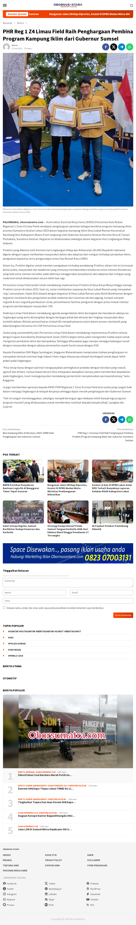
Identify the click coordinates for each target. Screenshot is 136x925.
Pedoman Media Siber (15, 870)
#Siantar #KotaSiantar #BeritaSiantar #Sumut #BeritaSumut (44, 631)
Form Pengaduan (97, 865)
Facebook (11, 883)
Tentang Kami (11, 865)
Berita (21, 772)
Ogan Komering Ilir (45, 772)
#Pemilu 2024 (15, 655)
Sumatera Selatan (77, 785)
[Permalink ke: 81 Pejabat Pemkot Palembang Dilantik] (112, 512)
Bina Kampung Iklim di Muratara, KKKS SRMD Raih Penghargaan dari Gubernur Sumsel (28, 433)
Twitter (52, 883)
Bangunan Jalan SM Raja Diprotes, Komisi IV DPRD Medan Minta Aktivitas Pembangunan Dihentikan (67, 489)
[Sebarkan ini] (105, 46)
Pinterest (94, 883)
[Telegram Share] (121, 46)
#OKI (10, 637)
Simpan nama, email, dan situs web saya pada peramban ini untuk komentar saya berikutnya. (55, 607)
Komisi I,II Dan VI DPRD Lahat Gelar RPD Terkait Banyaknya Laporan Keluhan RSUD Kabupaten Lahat (112, 488)
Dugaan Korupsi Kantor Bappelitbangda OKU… (46, 815)
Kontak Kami (52, 865)
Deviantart (95, 894)
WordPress (95, 888)
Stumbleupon (55, 888)
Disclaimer (93, 860)
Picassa (10, 904)
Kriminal (30, 772)
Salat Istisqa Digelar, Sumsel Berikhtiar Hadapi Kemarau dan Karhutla (21, 529)
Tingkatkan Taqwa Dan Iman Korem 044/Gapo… (47, 802)
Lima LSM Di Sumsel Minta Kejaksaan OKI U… (45, 829)
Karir (90, 855)
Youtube (94, 899)
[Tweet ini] (113, 46)
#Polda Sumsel (17, 643)
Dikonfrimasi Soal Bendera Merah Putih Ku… (45, 775)
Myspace (11, 899)
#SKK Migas (14, 649)
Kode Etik (51, 855)
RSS (92, 904)
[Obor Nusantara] (68, 4)
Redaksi (7, 860)
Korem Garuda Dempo (36, 785)
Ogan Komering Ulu (57, 785)
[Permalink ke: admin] (6, 46)
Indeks (7, 855)
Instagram (12, 894)
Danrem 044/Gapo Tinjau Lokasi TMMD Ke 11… (46, 788)
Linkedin (53, 894)
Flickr (51, 904)
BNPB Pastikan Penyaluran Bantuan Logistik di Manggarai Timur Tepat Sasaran (21, 488)
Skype (51, 899)
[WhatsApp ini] (129, 46)
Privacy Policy (53, 860)
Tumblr (10, 888)
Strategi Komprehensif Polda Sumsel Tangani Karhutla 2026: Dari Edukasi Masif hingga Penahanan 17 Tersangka (68, 530)
